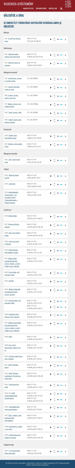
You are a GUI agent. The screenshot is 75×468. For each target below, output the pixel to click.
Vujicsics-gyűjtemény (18, 3)
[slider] (53, 39)
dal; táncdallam (13, 418)
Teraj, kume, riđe (14, 112)
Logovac (12, 184)
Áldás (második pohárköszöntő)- (12, 292)
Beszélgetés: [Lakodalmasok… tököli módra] (11, 197)
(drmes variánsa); (13, 376)
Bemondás (13, 216)
